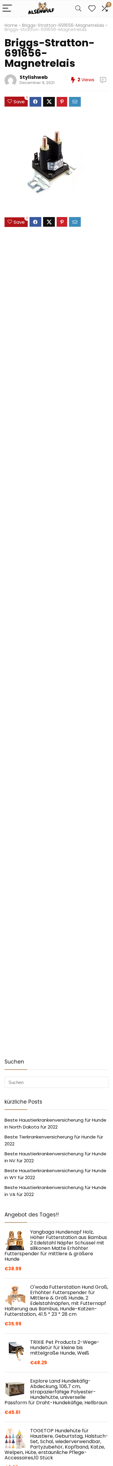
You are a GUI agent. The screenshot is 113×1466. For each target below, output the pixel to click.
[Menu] (7, 9)
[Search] (78, 9)
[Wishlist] (92, 8)
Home (11, 25)
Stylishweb (34, 77)
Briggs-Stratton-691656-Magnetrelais (63, 25)
